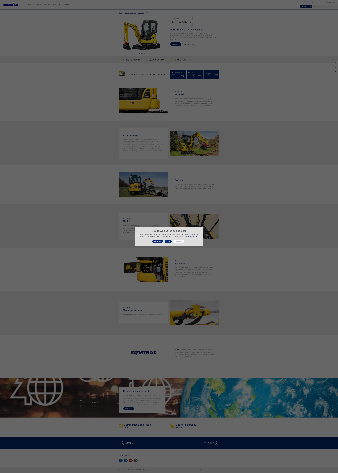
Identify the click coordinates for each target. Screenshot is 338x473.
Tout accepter (158, 241)
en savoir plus (192, 236)
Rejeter (168, 241)
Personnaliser (179, 241)
